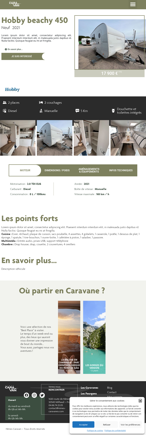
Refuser (106, 424)
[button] (140, 400)
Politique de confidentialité (115, 430)
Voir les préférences (130, 424)
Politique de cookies (95, 430)
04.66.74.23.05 (56, 405)
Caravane (83, 290)
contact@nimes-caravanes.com (57, 410)
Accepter (83, 424)
